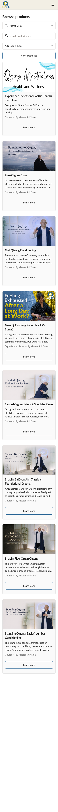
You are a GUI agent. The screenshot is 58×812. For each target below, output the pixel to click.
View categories (29, 55)
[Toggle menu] (53, 5)
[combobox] (29, 26)
